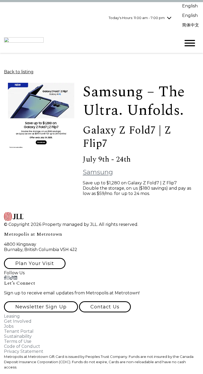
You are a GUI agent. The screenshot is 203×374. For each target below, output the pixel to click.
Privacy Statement (23, 351)
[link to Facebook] (5, 277)
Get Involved (17, 321)
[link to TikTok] (11, 277)
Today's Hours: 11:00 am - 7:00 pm (137, 18)
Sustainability (18, 336)
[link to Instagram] (8, 277)
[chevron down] (169, 17)
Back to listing (19, 71)
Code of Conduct (22, 346)
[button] (35, 263)
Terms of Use (17, 341)
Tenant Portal (19, 331)
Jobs (8, 326)
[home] (88, 43)
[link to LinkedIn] (15, 277)
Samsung (98, 172)
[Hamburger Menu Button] (190, 43)
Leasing (12, 316)
